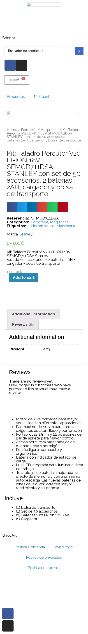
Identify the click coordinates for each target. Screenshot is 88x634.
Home (12, 130)
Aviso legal (64, 547)
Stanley (25, 234)
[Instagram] (21, 65)
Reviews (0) (23, 324)
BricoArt (9, 38)
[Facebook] (10, 65)
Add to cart (24, 277)
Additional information (33, 314)
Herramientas (43, 226)
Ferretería (29, 130)
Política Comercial (30, 547)
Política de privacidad (44, 557)
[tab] (33, 314)
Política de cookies (44, 567)
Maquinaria (49, 130)
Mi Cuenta (42, 96)
